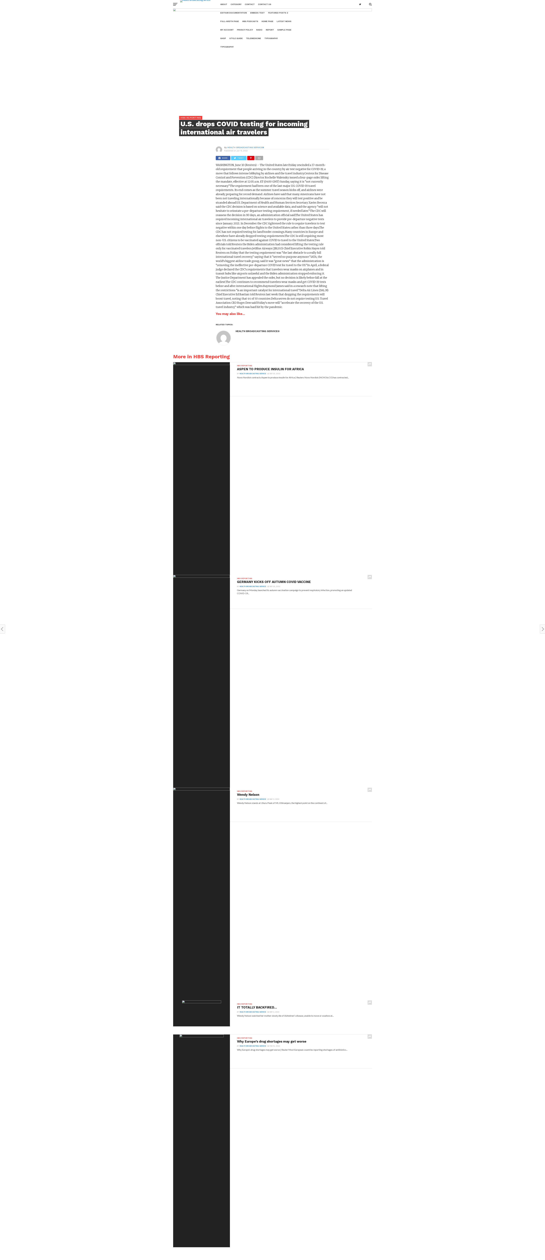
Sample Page (284, 30)
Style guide (236, 38)
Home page (267, 21)
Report (270, 30)
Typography (271, 38)
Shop (223, 38)
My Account (227, 30)
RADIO (259, 30)
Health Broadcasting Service (253, 374)
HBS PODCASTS (250, 21)
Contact (250, 4)
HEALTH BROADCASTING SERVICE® (245, 147)
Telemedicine (253, 38)
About (223, 4)
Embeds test (257, 13)
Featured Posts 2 (278, 13)
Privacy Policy (245, 30)
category (236, 4)
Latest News (284, 21)
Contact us (264, 4)
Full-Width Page (229, 21)
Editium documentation (233, 13)
